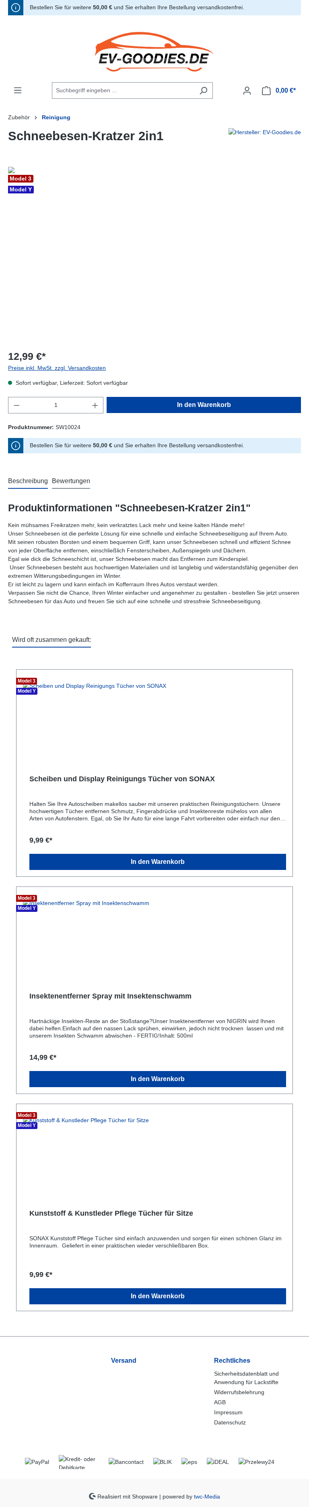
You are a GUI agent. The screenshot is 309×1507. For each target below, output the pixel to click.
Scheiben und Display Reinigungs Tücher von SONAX (122, 779)
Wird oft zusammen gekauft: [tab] (51, 639)
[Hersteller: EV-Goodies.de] (265, 139)
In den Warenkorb (204, 404)
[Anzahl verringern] (16, 405)
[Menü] (17, 90)
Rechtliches (232, 1360)
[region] (154, 253)
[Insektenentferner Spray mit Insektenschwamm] (154, 935)
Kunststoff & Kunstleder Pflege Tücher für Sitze (111, 1213)
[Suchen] (203, 90)
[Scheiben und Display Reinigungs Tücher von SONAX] (154, 718)
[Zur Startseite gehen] (154, 52)
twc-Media (207, 1496)
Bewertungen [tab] (71, 480)
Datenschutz (230, 1422)
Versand (123, 1360)
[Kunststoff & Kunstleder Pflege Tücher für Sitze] (154, 1152)
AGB (220, 1402)
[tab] (28, 481)
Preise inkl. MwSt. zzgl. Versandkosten (57, 368)
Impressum (228, 1412)
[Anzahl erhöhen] (95, 405)
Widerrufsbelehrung (239, 1392)
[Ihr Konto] (247, 91)
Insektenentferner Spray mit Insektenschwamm (110, 996)
